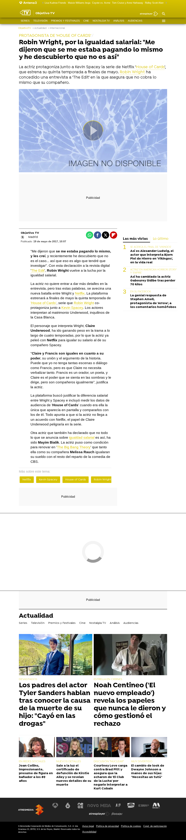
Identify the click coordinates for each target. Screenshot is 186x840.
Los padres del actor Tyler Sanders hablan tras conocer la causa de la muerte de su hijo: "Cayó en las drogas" (54, 705)
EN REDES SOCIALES (32, 761)
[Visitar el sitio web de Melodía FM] (156, 805)
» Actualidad (39, 28)
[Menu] (163, 21)
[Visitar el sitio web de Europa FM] (143, 805)
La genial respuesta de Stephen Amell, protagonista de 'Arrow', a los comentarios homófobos (153, 301)
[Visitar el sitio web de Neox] (80, 805)
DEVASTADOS (28, 679)
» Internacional (56, 28)
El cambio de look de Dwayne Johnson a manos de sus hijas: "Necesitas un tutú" (147, 771)
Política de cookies (131, 826)
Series (25, 20)
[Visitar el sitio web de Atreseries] (118, 805)
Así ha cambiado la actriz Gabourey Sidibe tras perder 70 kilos (152, 280)
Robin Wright (132, 72)
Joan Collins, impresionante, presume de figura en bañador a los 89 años (36, 773)
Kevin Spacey (72, 308)
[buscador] (163, 14)
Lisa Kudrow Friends (55, 2)
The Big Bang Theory (73, 447)
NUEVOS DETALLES (68, 761)
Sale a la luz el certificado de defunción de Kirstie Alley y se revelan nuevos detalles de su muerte (73, 775)
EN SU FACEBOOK (140, 291)
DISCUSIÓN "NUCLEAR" (109, 761)
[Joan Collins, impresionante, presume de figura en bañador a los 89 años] (37, 747)
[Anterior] (42, 3)
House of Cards (150, 67)
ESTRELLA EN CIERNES (108, 679)
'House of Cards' (43, 303)
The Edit (37, 270)
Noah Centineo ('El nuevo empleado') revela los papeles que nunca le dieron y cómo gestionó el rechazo (130, 705)
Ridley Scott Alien (154, 2)
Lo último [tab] (160, 239)
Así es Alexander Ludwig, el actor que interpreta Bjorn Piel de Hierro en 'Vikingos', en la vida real (151, 256)
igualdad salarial (81, 437)
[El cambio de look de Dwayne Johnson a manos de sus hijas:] (149, 747)
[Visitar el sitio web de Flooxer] (117, 814)
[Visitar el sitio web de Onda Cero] (131, 805)
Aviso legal (88, 826)
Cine (86, 20)
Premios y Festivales (65, 20)
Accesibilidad (89, 831)
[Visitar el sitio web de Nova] (93, 805)
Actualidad (36, 616)
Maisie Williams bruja (79, 2)
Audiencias (135, 20)
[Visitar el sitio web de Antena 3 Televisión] (55, 805)
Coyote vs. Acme (101, 2)
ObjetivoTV (24, 28)
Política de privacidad (107, 826)
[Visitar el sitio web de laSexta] (67, 805)
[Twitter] (22, 237)
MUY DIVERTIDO (141, 761)
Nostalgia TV (101, 20)
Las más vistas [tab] (135, 239)
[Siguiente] (165, 3)
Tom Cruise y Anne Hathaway (127, 2)
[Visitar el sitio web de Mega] (105, 805)
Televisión (40, 20)
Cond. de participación (155, 826)
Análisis (118, 20)
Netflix (80, 293)
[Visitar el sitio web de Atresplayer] (99, 814)
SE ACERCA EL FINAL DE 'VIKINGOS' (150, 247)
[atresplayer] (147, 14)
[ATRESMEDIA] (31, 810)
